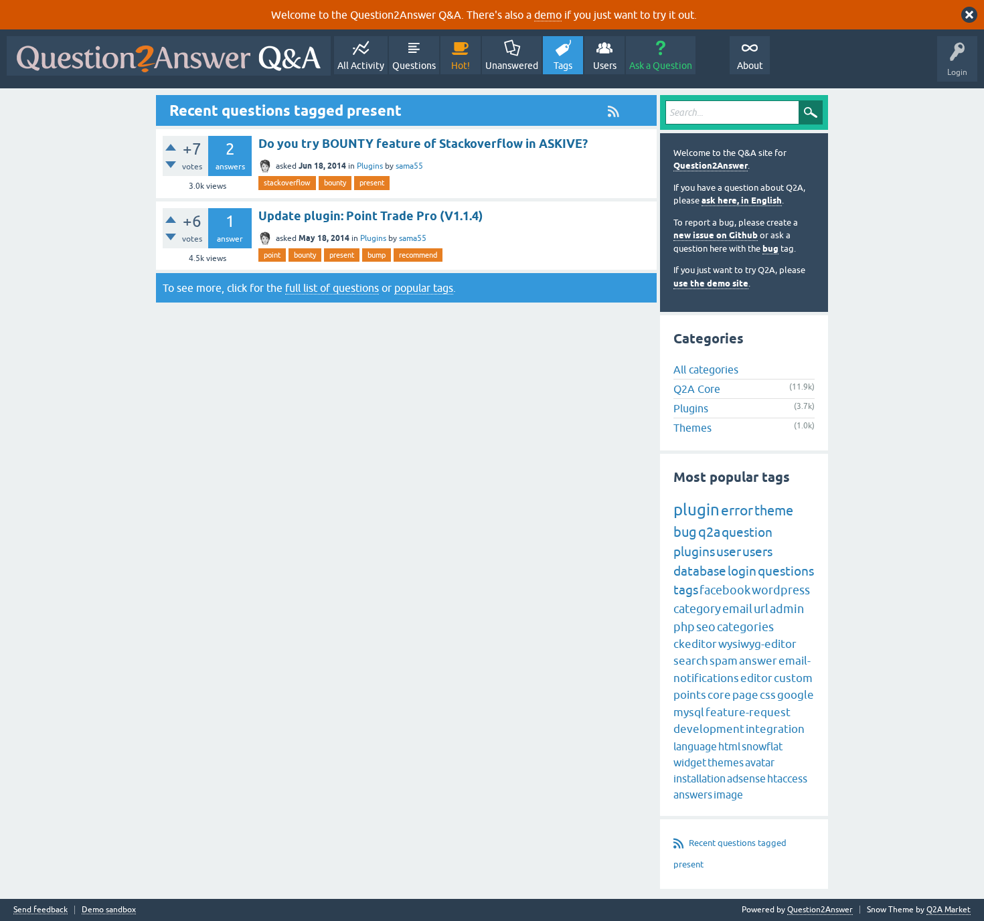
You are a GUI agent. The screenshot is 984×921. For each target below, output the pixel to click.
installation (699, 778)
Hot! (460, 65)
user (728, 551)
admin (787, 609)
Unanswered (511, 65)
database (699, 571)
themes (726, 762)
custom (793, 678)
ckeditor (695, 644)
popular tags (423, 288)
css (768, 694)
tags (685, 589)
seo (706, 627)
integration (775, 729)
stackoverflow (287, 183)
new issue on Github (715, 235)
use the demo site (710, 283)
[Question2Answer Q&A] (169, 56)
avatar (759, 762)
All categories (705, 369)
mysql (688, 712)
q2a (709, 531)
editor (756, 678)
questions (786, 571)
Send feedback (40, 910)
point (272, 255)
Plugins (370, 166)
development (708, 729)
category (697, 609)
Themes (692, 428)
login (742, 571)
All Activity (360, 65)
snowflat (762, 746)
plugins (694, 551)
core (719, 694)
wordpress (781, 590)
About (750, 65)
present (371, 183)
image (728, 794)
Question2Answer (710, 166)
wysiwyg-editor (757, 644)
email (737, 609)
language (695, 746)
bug (770, 249)
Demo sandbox (109, 910)
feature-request (748, 712)
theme (773, 510)
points (689, 694)
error (737, 510)
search (690, 660)
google (795, 694)
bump (376, 255)
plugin (696, 510)
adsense (746, 778)
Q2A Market (948, 909)
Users (605, 65)
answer (758, 660)
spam (724, 660)
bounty (335, 183)
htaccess (787, 778)
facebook (725, 590)
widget (689, 762)
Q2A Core (696, 389)
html (729, 746)
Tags (563, 65)
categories (745, 627)
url (761, 609)
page (745, 694)
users (757, 551)
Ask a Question (660, 65)
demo (548, 15)
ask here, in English (742, 200)
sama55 (409, 166)
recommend (418, 255)
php (684, 627)
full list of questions (332, 288)
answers (692, 794)
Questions (414, 65)
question (747, 532)
